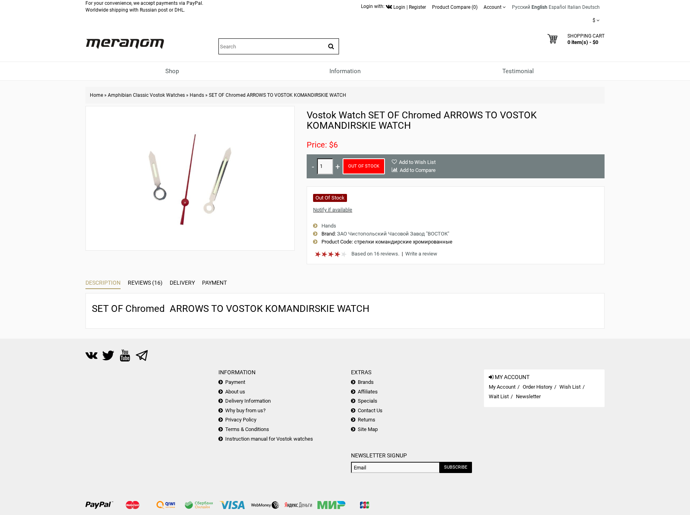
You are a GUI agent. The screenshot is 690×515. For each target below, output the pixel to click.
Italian (574, 7)
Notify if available (332, 210)
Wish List (570, 387)
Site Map (368, 429)
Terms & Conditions (247, 429)
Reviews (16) (145, 282)
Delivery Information (248, 401)
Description (103, 282)
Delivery (182, 282)
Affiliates (368, 392)
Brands (366, 382)
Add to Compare (418, 170)
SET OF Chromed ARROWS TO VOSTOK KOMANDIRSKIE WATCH (277, 95)
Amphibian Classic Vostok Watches (146, 95)
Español (557, 7)
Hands (197, 95)
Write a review (421, 254)
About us (235, 392)
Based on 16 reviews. (375, 254)
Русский (521, 7)
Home (96, 95)
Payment (214, 282)
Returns (366, 420)
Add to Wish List (417, 162)
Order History (537, 387)
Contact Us (370, 410)
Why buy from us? (245, 410)
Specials (367, 401)
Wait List (499, 396)
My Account (502, 387)
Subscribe (455, 467)
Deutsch (591, 7)
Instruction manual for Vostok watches (269, 439)
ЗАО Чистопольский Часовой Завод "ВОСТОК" (393, 234)
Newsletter (528, 396)
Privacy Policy (240, 420)
